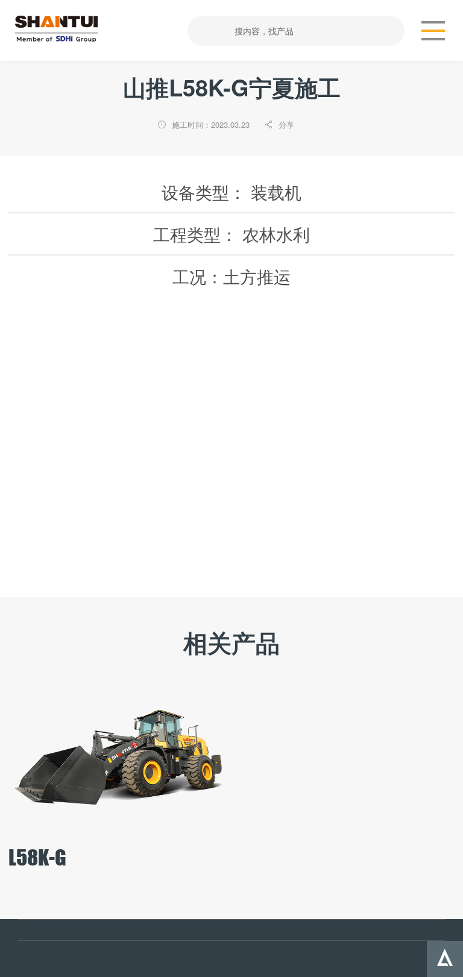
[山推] (61, 29)
